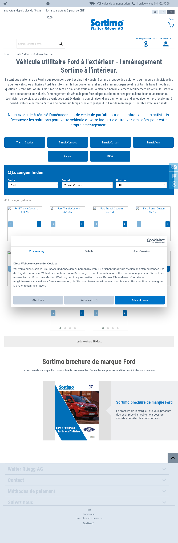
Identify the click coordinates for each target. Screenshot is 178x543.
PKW (110, 156)
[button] (60, 328)
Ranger (68, 156)
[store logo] (107, 24)
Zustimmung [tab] (37, 250)
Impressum (89, 514)
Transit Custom (110, 142)
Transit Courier (24, 142)
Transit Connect (68, 142)
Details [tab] (89, 250)
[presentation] (10, 224)
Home (6, 54)
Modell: (66, 180)
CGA (89, 510)
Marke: (12, 180)
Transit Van (153, 142)
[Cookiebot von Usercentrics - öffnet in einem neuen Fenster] (149, 241)
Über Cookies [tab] (141, 250)
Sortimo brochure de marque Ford (144, 402)
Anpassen (87, 300)
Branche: (121, 180)
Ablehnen (38, 300)
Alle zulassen (140, 300)
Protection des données (89, 518)
